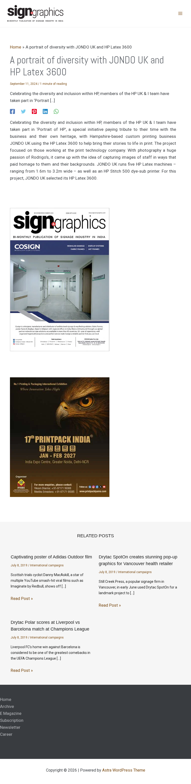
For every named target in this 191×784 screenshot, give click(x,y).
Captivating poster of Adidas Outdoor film (51, 556)
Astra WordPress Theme (123, 770)
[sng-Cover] (59, 279)
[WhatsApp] (56, 111)
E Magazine (10, 713)
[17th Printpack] (59, 437)
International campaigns (47, 565)
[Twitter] (23, 111)
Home (5, 699)
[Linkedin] (45, 111)
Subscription (11, 720)
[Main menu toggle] (180, 13)
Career (6, 734)
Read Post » (22, 598)
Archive (7, 706)
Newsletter (10, 727)
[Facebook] (12, 111)
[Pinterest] (34, 111)
